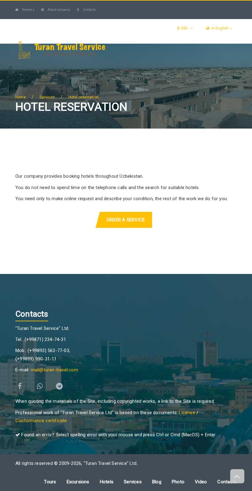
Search (47, 90)
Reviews (28, 9)
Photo (178, 482)
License (187, 412)
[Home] (21, 65)
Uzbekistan (45, 65)
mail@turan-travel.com (54, 370)
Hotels (204, 65)
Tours (85, 65)
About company (58, 9)
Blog (25, 90)
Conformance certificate (41, 420)
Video (201, 482)
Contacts (89, 9)
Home (20, 97)
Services (166, 65)
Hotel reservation (84, 97)
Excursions (124, 65)
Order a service (126, 220)
